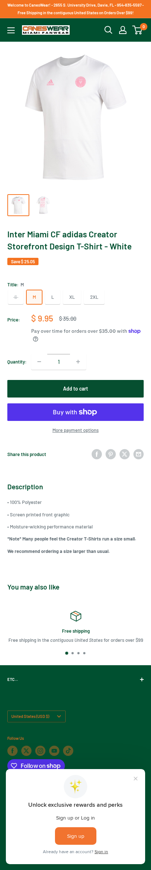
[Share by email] (138, 454)
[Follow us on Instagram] (40, 751)
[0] (137, 30)
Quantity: (17, 362)
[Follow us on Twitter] (26, 751)
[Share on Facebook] (97, 454)
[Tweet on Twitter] (124, 454)
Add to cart (75, 388)
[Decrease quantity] (39, 361)
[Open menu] (11, 30)
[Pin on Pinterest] (111, 454)
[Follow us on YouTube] (54, 751)
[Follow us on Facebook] (12, 751)
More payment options (75, 430)
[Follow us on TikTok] (68, 751)
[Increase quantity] (78, 361)
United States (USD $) (30, 716)
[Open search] (108, 30)
